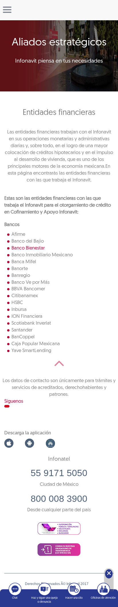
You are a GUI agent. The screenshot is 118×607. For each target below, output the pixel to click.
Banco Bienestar (28, 248)
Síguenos (13, 401)
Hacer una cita (73, 598)
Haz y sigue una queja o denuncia (44, 600)
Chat (14, 598)
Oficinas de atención (103, 598)
